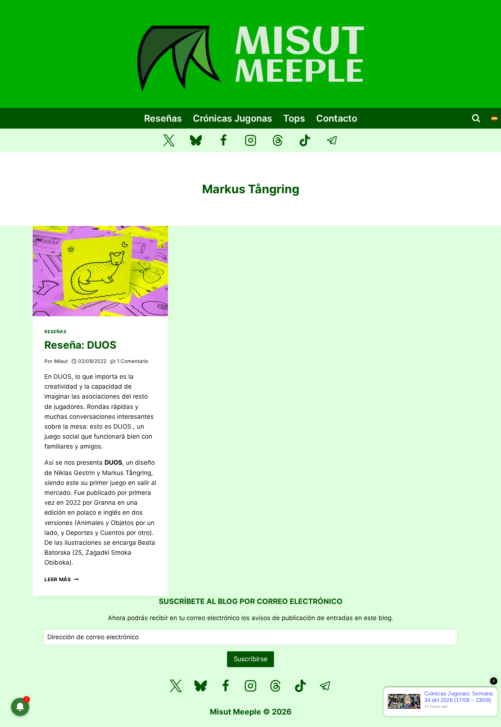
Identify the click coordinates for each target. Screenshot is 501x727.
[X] (175, 685)
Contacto (336, 118)
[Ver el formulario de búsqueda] (476, 118)
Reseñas (163, 118)
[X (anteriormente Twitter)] (169, 140)
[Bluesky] (196, 140)
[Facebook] (223, 140)
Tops (294, 118)
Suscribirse (250, 659)
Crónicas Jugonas (232, 118)
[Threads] (278, 140)
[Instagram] (251, 140)
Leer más (61, 579)
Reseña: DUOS (80, 345)
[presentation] (100, 271)
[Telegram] (332, 140)
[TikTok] (305, 140)
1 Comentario (132, 361)
